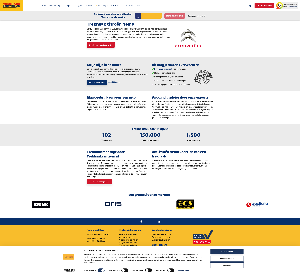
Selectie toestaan (227, 259)
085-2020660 (114, 82)
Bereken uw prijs (174, 16)
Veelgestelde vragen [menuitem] (73, 5)
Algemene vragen (126, 237)
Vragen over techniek (128, 245)
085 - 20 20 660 (202, 242)
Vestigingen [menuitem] (103, 5)
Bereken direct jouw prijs (100, 45)
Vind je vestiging (97, 82)
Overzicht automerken (161, 240)
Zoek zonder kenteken (197, 16)
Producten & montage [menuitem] (51, 5)
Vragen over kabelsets (128, 243)
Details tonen (183, 270)
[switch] (124, 270)
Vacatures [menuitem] (115, 5)
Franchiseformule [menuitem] (133, 5)
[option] (41, 204)
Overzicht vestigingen (161, 237)
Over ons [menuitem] (89, 5)
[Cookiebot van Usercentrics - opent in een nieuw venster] (68, 270)
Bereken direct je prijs (99, 182)
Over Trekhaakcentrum (161, 234)
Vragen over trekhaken (128, 240)
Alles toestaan (227, 252)
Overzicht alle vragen (128, 234)
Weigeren (227, 265)
